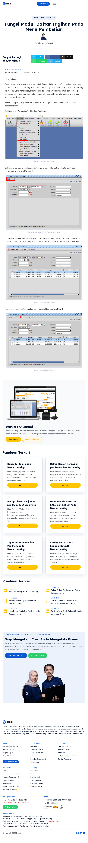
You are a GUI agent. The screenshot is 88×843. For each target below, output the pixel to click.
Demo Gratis (43, 4)
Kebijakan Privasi (36, 787)
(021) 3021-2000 (50, 800)
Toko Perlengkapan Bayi (67, 756)
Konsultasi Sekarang (16, 655)
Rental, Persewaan (65, 759)
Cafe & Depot (35, 756)
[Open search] (83, 4)
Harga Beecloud (8, 750)
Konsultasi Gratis (32, 439)
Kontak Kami (35, 777)
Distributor (34, 746)
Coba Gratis (13, 439)
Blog (4, 771)
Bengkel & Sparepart (38, 759)
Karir (32, 774)
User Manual (7, 783)
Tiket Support (35, 780)
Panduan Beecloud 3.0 (11, 777)
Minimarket (62, 753)
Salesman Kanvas (36, 750)
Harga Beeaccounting (10, 746)
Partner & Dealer (36, 783)
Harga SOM (7, 756)
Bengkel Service (64, 750)
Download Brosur (11, 762)
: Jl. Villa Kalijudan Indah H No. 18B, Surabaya (22, 816)
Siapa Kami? (34, 771)
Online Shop (34, 762)
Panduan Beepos (9, 780)
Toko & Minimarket (37, 753)
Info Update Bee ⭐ (10, 790)
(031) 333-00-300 (64, 800)
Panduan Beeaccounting (11, 774)
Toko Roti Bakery (64, 746)
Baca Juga (23, 485)
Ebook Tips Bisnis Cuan (11, 787)
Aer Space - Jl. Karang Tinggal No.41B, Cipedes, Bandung (27, 819)
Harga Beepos (8, 753)
